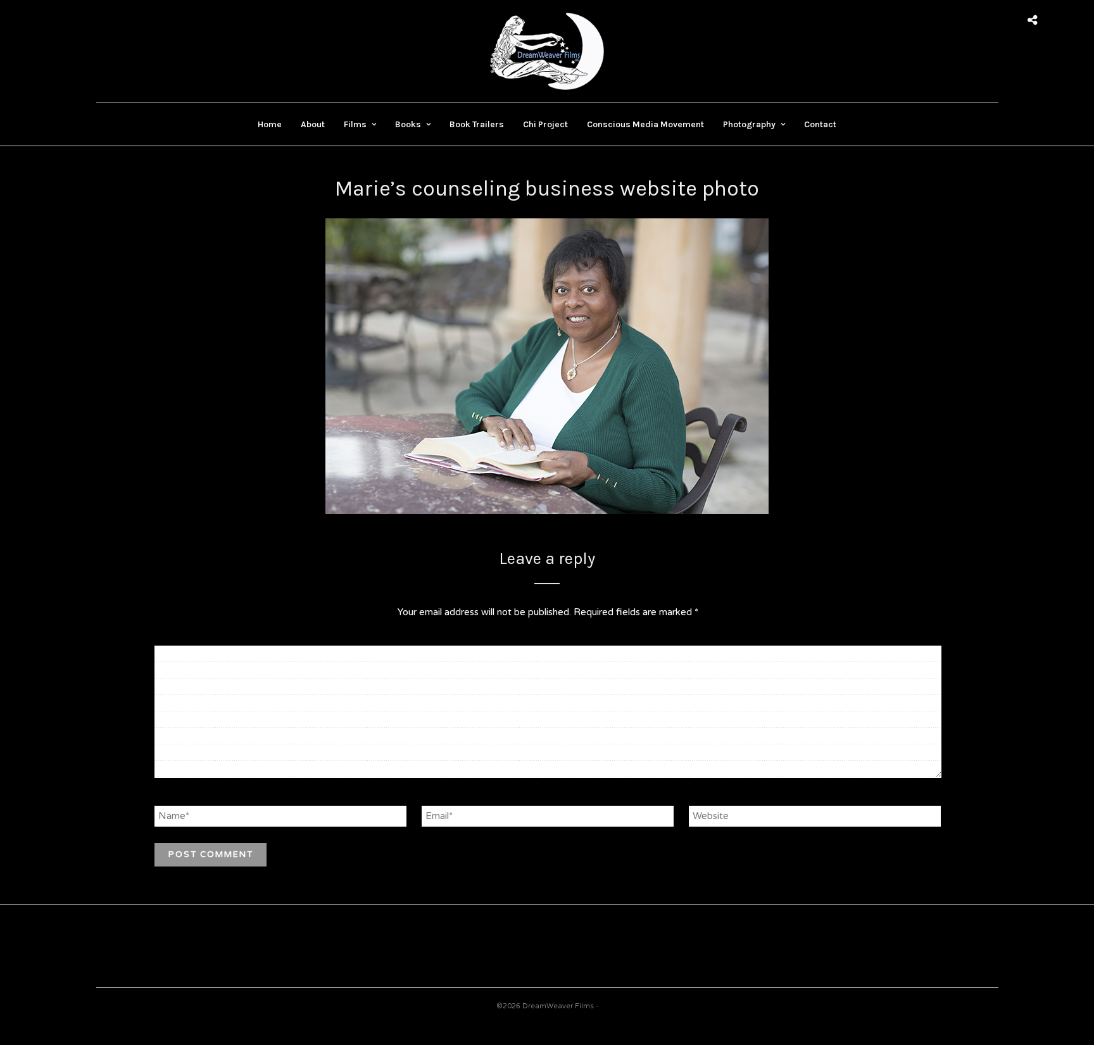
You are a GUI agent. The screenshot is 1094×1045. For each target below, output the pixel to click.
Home (270, 124)
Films (355, 124)
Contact (820, 124)
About (313, 124)
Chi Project (545, 124)
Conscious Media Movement (645, 124)
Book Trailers (477, 124)
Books (408, 124)
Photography (749, 124)
